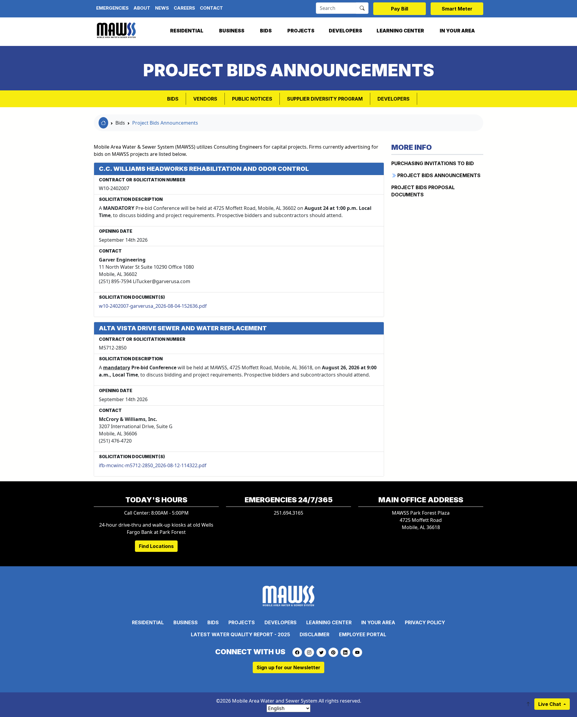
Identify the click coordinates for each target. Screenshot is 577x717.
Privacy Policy (425, 622)
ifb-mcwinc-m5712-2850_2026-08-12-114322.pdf (152, 465)
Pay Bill (399, 9)
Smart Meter (457, 9)
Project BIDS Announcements (438, 175)
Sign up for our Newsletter (288, 667)
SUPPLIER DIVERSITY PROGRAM (325, 99)
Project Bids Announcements (165, 123)
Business (231, 31)
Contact (211, 8)
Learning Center (400, 31)
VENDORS (205, 99)
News (162, 8)
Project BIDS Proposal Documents (423, 191)
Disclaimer (314, 634)
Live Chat (550, 704)
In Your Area (457, 31)
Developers (345, 31)
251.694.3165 (288, 513)
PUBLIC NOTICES (252, 99)
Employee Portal (362, 634)
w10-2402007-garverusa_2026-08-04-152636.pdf (153, 306)
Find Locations (156, 546)
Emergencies (112, 8)
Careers (184, 8)
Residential (186, 31)
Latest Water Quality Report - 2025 (240, 634)
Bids (266, 31)
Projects (300, 31)
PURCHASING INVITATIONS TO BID (432, 163)
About (141, 8)
